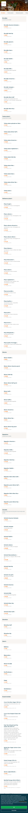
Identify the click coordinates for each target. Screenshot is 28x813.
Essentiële (14, 810)
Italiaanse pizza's (19, 13)
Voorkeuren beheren (23, 801)
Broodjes (3, 13)
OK (14, 807)
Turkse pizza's (10, 13)
